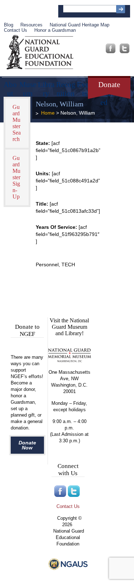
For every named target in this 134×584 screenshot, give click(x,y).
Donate (109, 84)
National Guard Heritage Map (79, 24)
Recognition (65, 86)
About (10, 86)
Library (46, 86)
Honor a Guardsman (55, 30)
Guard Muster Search (17, 123)
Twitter (124, 48)
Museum (27, 86)
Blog (8, 24)
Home (48, 113)
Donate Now (27, 445)
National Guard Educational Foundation (39, 52)
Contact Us (15, 30)
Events (85, 86)
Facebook (110, 48)
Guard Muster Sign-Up (16, 177)
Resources (31, 24)
